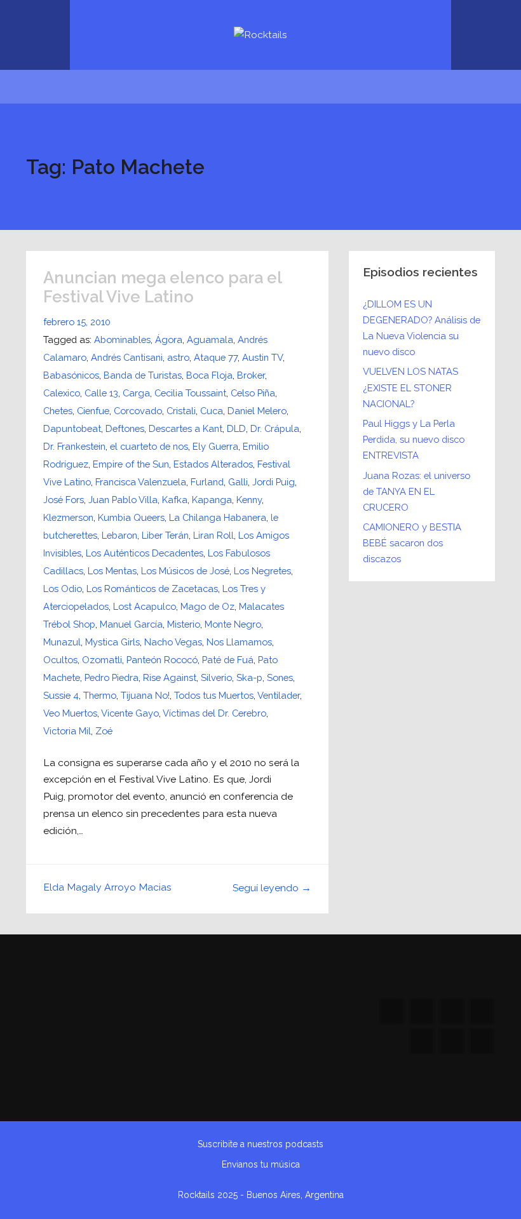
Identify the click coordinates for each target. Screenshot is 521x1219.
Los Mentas (112, 570)
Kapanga (212, 499)
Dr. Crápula (274, 428)
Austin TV (262, 357)
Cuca (211, 410)
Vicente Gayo (130, 713)
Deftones (124, 428)
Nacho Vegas (173, 641)
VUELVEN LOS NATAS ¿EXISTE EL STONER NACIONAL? (410, 387)
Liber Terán (165, 535)
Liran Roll (213, 535)
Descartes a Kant (185, 428)
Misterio (183, 624)
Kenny (249, 499)
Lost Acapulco (144, 606)
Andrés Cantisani (127, 357)
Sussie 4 (61, 695)
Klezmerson (68, 517)
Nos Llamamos (239, 641)
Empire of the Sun (131, 464)
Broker (251, 375)
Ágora (168, 339)
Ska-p (249, 677)
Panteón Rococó (162, 659)
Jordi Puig (273, 481)
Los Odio (62, 588)
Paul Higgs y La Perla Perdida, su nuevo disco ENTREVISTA (413, 439)
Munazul (62, 641)
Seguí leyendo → (272, 888)
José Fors (63, 499)
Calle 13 (101, 392)
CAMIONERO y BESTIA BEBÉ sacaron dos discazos (412, 543)
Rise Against (169, 677)
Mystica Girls (112, 641)
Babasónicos (71, 375)
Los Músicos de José (185, 570)
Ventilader (278, 695)
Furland (207, 481)
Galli (238, 481)
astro (178, 357)
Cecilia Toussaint (190, 392)
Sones (280, 677)
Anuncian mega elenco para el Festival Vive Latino (162, 287)
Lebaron (119, 535)
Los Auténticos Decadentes (144, 553)
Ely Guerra (215, 446)
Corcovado (138, 410)
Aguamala (210, 339)
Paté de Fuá (228, 659)
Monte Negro (233, 624)
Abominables (122, 339)
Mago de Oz (207, 606)
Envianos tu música (261, 1164)
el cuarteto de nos (149, 446)
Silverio (216, 677)
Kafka (174, 499)
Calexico (61, 392)
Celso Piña (253, 392)
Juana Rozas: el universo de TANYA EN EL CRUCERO (416, 491)
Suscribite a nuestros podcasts (260, 1144)
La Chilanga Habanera (217, 517)
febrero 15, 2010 (77, 321)
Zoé (103, 730)
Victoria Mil (67, 730)
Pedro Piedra (112, 677)
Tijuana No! (145, 695)
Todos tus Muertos (214, 695)
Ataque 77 (216, 357)
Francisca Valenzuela (140, 481)
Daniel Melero (257, 410)
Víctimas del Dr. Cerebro (214, 713)
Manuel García (131, 624)
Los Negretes (262, 570)
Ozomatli (102, 659)
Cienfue (93, 410)
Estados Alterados (213, 464)
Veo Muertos (70, 713)
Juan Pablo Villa (123, 499)
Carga (136, 392)
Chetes (57, 410)
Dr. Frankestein (74, 446)
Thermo (99, 695)
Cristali (181, 410)
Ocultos (60, 659)
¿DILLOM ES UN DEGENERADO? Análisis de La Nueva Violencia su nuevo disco (421, 328)
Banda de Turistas (143, 375)
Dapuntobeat (72, 428)
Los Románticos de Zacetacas (152, 588)
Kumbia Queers (131, 517)
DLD (236, 428)
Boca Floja (209, 375)
